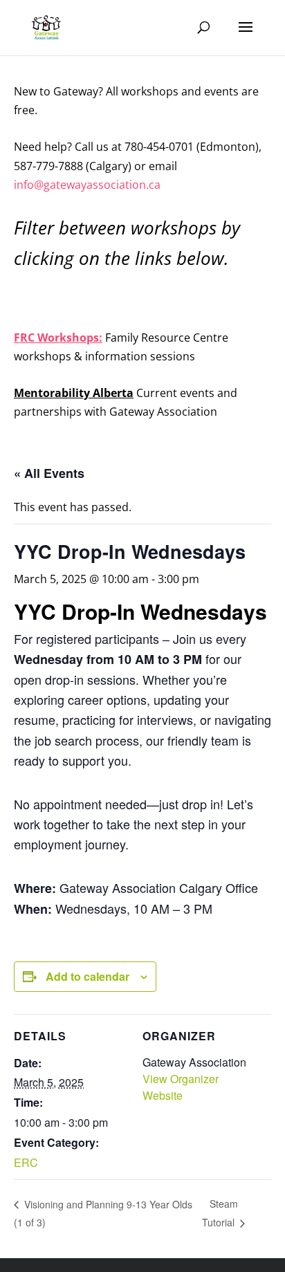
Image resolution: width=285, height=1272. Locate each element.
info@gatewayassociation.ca (88, 184)
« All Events (49, 473)
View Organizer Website (180, 1087)
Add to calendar (87, 976)
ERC (26, 1162)
